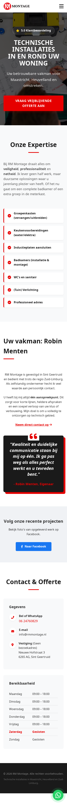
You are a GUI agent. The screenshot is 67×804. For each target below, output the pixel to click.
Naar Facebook (35, 546)
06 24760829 (28, 621)
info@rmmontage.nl (32, 634)
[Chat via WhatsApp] (58, 795)
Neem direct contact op (32, 425)
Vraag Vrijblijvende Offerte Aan (33, 103)
